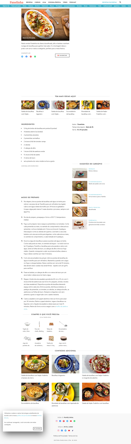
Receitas (29, 2)
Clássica (30, 6)
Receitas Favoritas (109, 2)
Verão (99, 6)
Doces (85, 6)
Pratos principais (16, 6)
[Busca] (120, 2)
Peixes (24, 6)
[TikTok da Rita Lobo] (72, 430)
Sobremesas (92, 6)
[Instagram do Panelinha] (56, 421)
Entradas (79, 6)
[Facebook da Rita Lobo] (62, 430)
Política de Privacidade (60, 436)
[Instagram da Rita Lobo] (58, 430)
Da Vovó (37, 6)
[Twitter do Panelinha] (67, 421)
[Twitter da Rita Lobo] (65, 430)
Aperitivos (117, 6)
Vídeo (65, 2)
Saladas (124, 6)
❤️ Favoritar (62, 55)
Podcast (73, 2)
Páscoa (52, 6)
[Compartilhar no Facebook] (26, 56)
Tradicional (45, 6)
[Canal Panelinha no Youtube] (71, 421)
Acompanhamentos (69, 6)
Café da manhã (107, 6)
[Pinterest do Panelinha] (64, 421)
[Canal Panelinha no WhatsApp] (74, 421)
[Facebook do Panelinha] (60, 421)
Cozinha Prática (54, 2)
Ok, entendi (37, 428)
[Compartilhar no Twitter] (22, 56)
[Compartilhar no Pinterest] (31, 56)
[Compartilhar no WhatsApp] (35, 56)
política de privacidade (24, 415)
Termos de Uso (73, 436)
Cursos (37, 2)
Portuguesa (59, 6)
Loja (44, 2)
